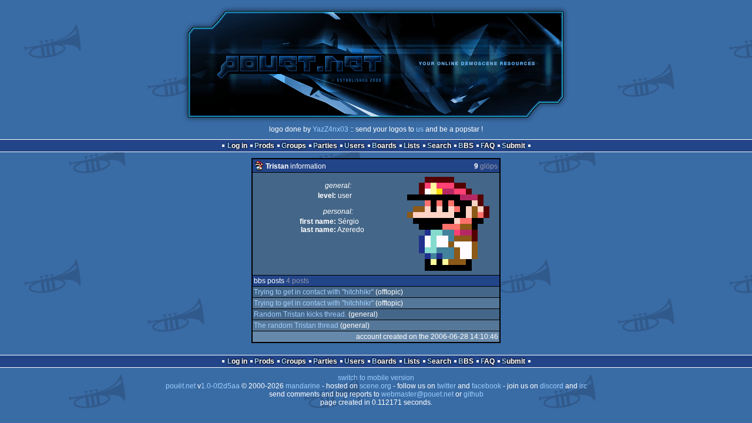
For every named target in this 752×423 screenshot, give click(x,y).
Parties (325, 146)
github (474, 394)
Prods (264, 146)
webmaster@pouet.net (417, 394)
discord (551, 386)
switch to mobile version (376, 378)
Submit (513, 146)
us (420, 129)
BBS (466, 146)
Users (354, 146)
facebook (486, 386)
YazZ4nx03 (330, 129)
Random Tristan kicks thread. (300, 314)
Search (439, 146)
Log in (237, 146)
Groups (293, 146)
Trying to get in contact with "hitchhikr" (314, 292)
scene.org (375, 386)
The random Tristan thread (296, 325)
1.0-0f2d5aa (220, 386)
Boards (384, 146)
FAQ (488, 146)
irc (583, 386)
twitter (446, 386)
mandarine (303, 386)
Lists (412, 146)
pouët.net (181, 386)
